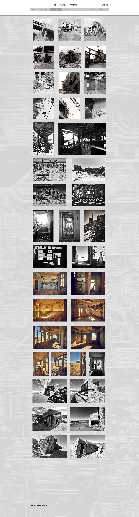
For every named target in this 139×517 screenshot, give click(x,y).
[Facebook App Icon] (107, 5)
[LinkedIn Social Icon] (104, 5)
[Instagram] (102, 5)
